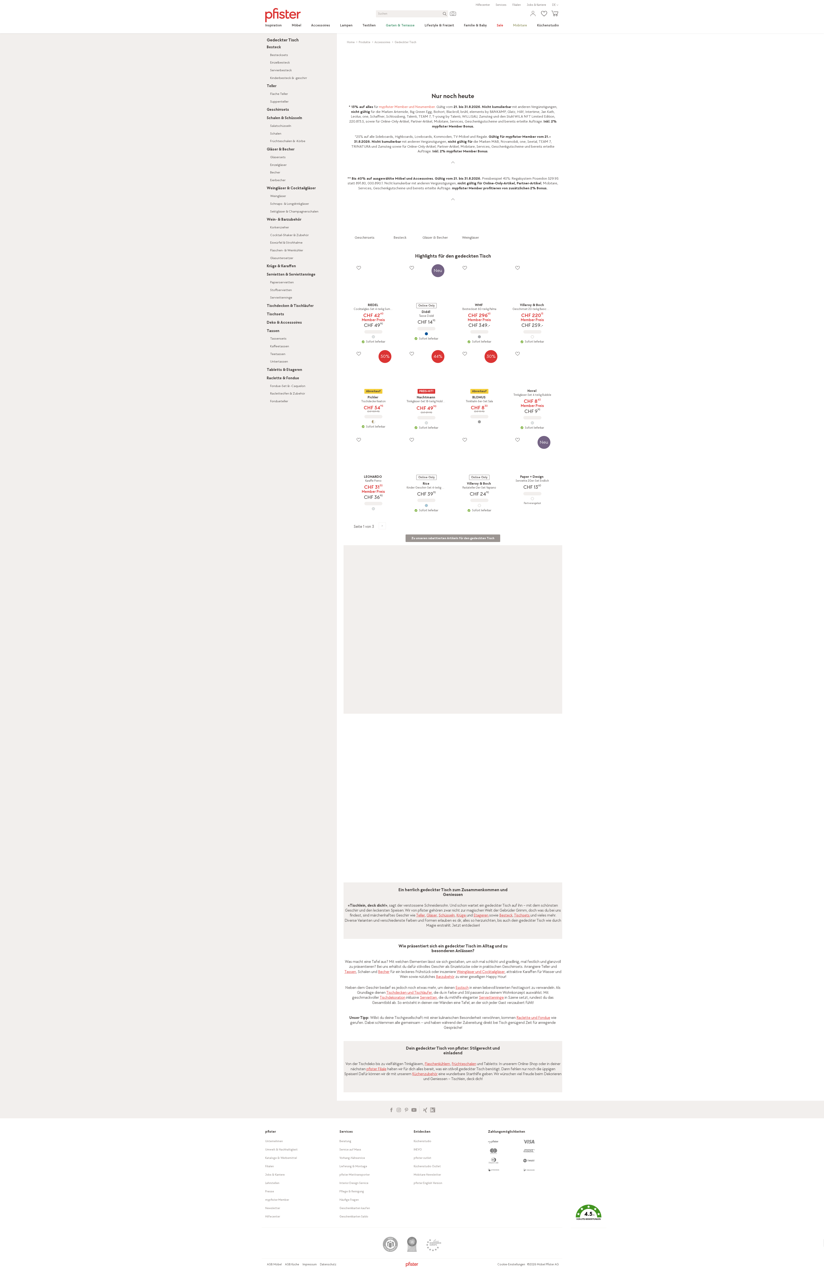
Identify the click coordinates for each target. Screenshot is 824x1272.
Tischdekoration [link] (392, 997)
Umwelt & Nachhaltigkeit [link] (281, 1149)
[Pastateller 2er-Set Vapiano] (479, 505)
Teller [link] (420, 915)
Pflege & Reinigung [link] (351, 1191)
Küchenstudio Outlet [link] (427, 1166)
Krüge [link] (461, 915)
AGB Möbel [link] (274, 1264)
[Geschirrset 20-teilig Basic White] (532, 336)
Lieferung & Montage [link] (353, 1166)
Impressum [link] (310, 1264)
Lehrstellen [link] (272, 1183)
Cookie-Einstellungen (511, 1264)
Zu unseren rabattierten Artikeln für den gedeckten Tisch (452, 538)
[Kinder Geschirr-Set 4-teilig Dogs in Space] (426, 505)
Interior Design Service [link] (353, 1183)
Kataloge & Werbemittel (281, 1158)
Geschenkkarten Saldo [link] (353, 1216)
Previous (347, 798)
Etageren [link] (481, 915)
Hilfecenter (483, 5)
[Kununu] (432, 1109)
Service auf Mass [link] (350, 1149)
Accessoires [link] (382, 42)
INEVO (418, 1149)
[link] (273, 25)
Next (559, 798)
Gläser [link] (432, 915)
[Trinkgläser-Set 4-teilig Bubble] (532, 423)
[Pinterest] (406, 1109)
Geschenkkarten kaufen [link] (354, 1208)
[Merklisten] (358, 267)
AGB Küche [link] (292, 1264)
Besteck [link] (505, 915)
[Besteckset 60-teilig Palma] (479, 336)
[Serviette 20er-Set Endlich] (532, 498)
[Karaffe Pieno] (373, 508)
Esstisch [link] (462, 987)
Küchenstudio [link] (422, 1141)
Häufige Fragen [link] (349, 1200)
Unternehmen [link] (274, 1141)
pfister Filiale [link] (376, 1069)
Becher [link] (383, 972)
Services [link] (501, 5)
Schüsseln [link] (447, 915)
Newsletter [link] (272, 1208)
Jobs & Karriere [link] (536, 5)
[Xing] (425, 1109)
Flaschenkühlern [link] (437, 1064)
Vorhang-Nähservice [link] (352, 1158)
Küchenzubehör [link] (425, 1074)
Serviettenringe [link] (491, 997)
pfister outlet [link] (422, 1158)
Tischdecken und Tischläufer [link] (409, 992)
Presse (269, 1191)
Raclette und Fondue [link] (533, 1017)
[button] (588, 1215)
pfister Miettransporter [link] (354, 1174)
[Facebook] (391, 1109)
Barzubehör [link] (445, 976)
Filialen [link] (516, 5)
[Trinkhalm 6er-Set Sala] (479, 421)
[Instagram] (399, 1109)
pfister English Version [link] (428, 1183)
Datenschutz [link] (328, 1264)
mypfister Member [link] (277, 1200)
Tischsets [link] (522, 915)
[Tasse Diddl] (426, 333)
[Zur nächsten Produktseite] (382, 525)
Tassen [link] (350, 972)
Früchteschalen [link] (464, 1064)
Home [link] (351, 42)
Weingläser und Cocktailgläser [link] (481, 972)
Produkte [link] (364, 42)
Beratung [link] (345, 1141)
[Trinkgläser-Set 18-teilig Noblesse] (426, 423)
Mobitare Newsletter (427, 1174)
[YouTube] (414, 1109)
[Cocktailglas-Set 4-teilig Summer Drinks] (373, 336)
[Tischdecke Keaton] (373, 421)
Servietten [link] (428, 997)
